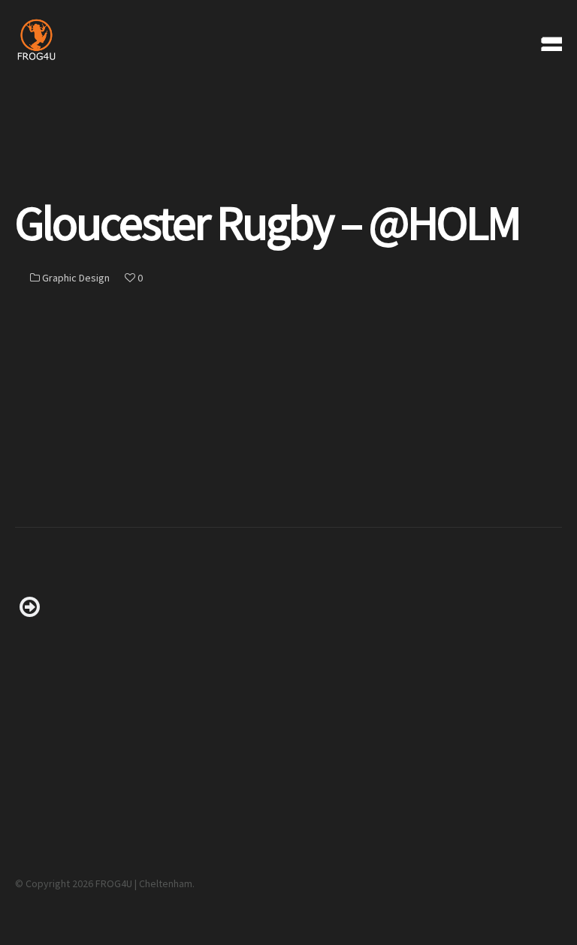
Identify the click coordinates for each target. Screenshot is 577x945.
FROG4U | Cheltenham (143, 883)
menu (546, 39)
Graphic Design (76, 277)
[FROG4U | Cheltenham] (83, 39)
